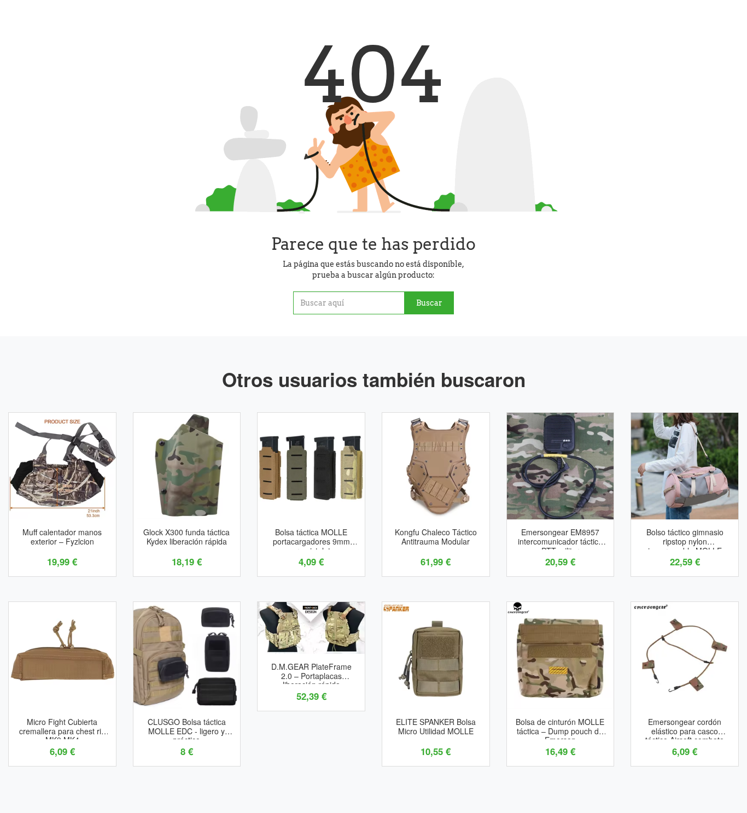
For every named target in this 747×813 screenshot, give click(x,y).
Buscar (429, 303)
